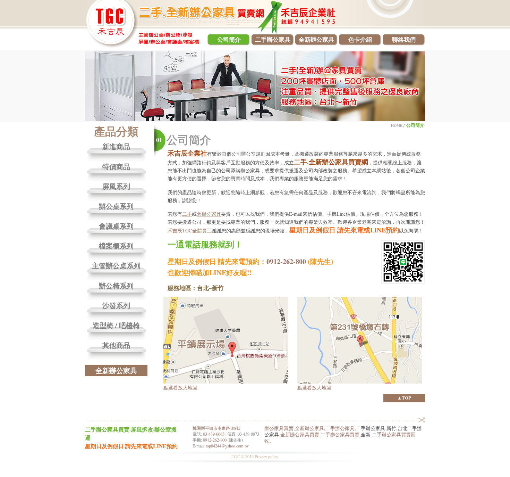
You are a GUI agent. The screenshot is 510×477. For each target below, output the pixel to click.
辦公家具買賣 (279, 428)
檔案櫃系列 (116, 246)
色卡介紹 (360, 39)
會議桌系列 (116, 226)
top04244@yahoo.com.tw (227, 446)
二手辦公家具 (272, 39)
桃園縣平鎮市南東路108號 (216, 428)
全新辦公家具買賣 (299, 434)
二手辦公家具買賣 (340, 434)
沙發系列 (116, 306)
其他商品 (116, 345)
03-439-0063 (213, 434)
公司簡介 (229, 39)
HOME (396, 125)
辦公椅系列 (116, 286)
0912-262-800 (286, 261)
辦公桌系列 (116, 206)
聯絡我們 (404, 39)
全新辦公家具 (316, 39)
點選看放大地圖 (180, 387)
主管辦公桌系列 (116, 266)
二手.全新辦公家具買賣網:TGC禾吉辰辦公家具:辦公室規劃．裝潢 (143, 24)
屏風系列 (116, 186)
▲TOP (404, 398)
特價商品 (116, 167)
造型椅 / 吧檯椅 (116, 325)
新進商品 (116, 146)
